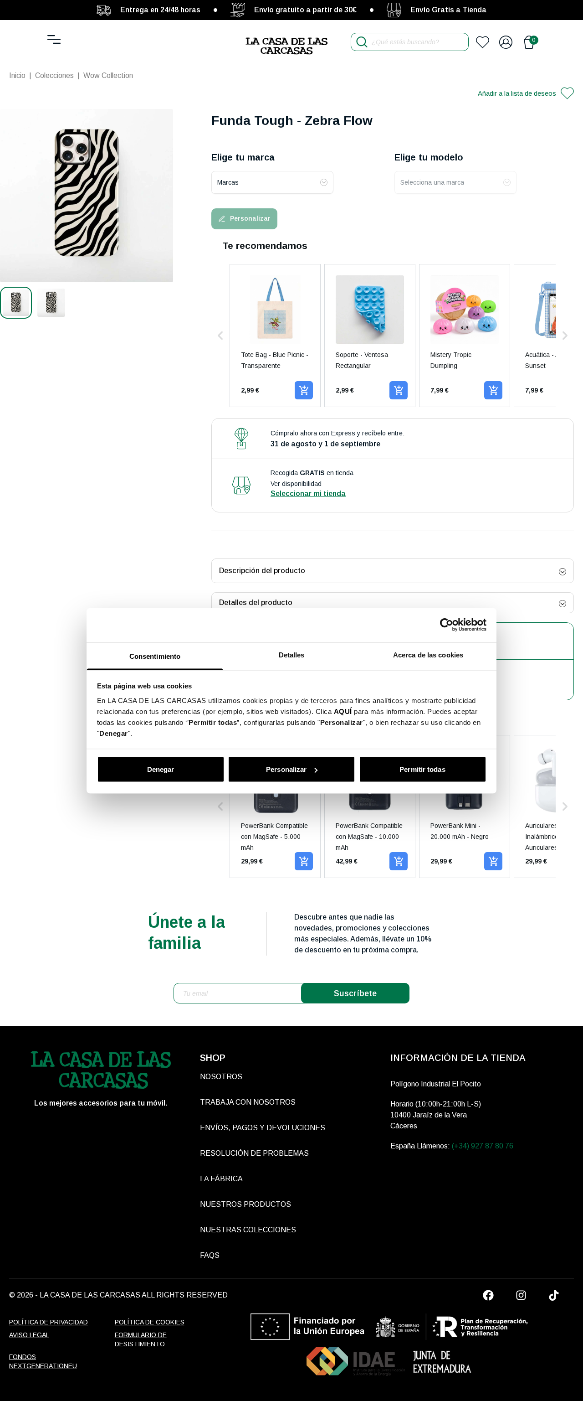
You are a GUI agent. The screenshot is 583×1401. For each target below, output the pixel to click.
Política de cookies (149, 1322)
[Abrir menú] (54, 39)
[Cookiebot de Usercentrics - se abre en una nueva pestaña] (446, 625)
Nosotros (221, 1076)
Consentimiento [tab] (154, 656)
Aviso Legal (29, 1335)
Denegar (160, 769)
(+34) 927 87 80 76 (482, 1146)
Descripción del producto (262, 570)
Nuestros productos (245, 1204)
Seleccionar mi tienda (308, 493)
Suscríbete (355, 993)
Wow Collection (108, 75)
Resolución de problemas (254, 1153)
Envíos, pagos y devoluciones (262, 1128)
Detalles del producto (255, 602)
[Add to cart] (304, 390)
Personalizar (286, 769)
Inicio (17, 75)
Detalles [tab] (292, 654)
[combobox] (272, 182)
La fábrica (221, 1179)
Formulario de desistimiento (141, 1339)
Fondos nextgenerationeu (43, 1361)
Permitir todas (422, 769)
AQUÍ (343, 711)
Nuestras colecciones (248, 1230)
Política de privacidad (48, 1322)
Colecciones (54, 75)
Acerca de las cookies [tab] (428, 654)
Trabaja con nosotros (248, 1102)
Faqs (210, 1255)
